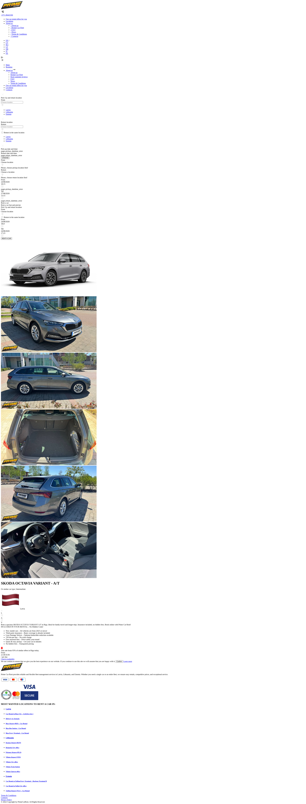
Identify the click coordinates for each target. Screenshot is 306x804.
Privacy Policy (6, 800)
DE (7, 49)
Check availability (8, 659)
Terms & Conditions (18, 83)
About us (9, 23)
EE (7, 53)
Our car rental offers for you (16, 19)
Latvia (8, 110)
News (13, 81)
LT (7, 47)
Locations (9, 21)
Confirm (119, 661)
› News (13, 32)
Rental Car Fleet (17, 75)
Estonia (8, 114)
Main (8, 65)
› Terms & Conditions (19, 34)
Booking (9, 67)
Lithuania (9, 112)
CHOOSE (5, 158)
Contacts (9, 90)
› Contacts (14, 36)
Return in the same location (14, 133)
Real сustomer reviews (19, 77)
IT (7, 51)
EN (7, 40)
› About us (14, 26)
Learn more (127, 661)
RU (7, 45)
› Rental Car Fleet (17, 28)
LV (7, 43)
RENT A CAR (6, 238)
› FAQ (13, 30)
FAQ (12, 79)
